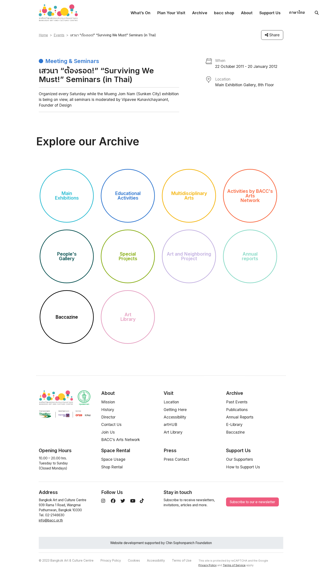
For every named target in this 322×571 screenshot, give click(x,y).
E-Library (234, 424)
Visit (168, 393)
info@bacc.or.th (51, 520)
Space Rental (115, 450)
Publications (237, 409)
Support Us (270, 13)
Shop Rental (112, 467)
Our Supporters (239, 459)
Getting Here (175, 409)
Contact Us (111, 424)
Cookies (134, 560)
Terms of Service (234, 565)
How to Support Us (243, 467)
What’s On (140, 13)
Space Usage (113, 459)
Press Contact (176, 459)
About (247, 13)
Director (108, 417)
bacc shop (224, 13)
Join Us (108, 432)
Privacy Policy (111, 560)
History (107, 409)
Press (170, 450)
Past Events (237, 402)
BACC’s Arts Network (120, 439)
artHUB (170, 424)
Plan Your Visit (171, 13)
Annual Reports (239, 417)
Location (171, 402)
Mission (108, 402)
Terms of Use (181, 560)
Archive (199, 13)
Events (59, 35)
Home (43, 35)
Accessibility (175, 417)
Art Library (173, 432)
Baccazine (235, 432)
